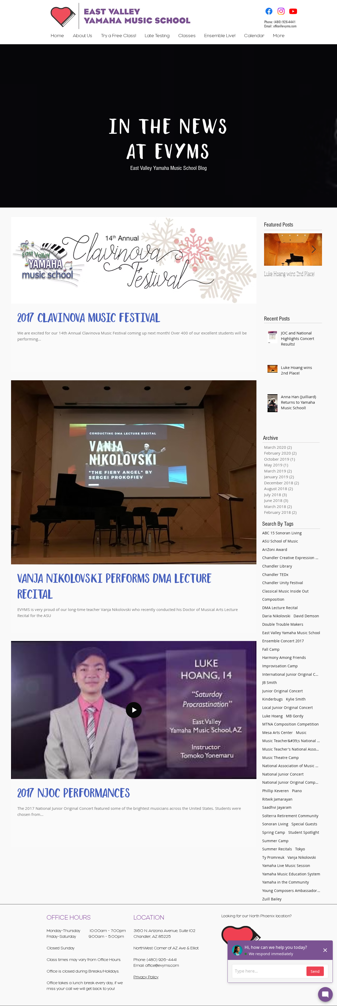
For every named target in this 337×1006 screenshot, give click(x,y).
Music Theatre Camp (280, 757)
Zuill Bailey (271, 898)
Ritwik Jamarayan (277, 799)
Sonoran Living (275, 823)
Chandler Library (277, 566)
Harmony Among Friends (284, 657)
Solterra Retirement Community (290, 815)
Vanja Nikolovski (302, 857)
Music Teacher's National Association (291, 749)
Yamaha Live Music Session (286, 865)
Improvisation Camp (280, 665)
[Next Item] (313, 249)
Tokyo (300, 848)
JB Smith (269, 682)
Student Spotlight (303, 832)
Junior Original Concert (282, 690)
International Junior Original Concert (291, 674)
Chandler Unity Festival (282, 582)
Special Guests (304, 823)
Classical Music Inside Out (285, 591)
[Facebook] (269, 11)
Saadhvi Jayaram (276, 807)
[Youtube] (293, 11)
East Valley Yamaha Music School (291, 632)
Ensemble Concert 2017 (283, 640)
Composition (273, 599)
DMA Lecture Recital (280, 607)
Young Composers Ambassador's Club (291, 890)
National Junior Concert (283, 774)
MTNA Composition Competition (290, 724)
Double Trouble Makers (282, 624)
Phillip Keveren (275, 790)
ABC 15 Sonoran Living (282, 532)
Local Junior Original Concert (287, 707)
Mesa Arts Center (277, 732)
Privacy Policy (145, 977)
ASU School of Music (280, 541)
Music (301, 732)
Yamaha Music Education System (291, 873)
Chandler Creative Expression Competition (291, 557)
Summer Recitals (277, 848)
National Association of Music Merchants (291, 765)
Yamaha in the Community (285, 882)
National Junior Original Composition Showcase (291, 782)
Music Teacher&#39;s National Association (291, 740)
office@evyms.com (284, 26)
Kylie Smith (296, 699)
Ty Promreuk (273, 857)
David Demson (306, 615)
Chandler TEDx (275, 574)
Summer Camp (275, 840)
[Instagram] (281, 11)
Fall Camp (271, 649)
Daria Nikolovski (276, 615)
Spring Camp (273, 832)
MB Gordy (294, 715)
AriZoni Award (274, 549)
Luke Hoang (272, 715)
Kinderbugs (272, 699)
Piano (297, 790)
